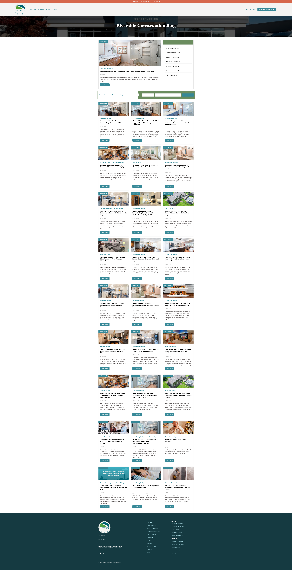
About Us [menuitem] (149, 522)
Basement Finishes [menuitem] (176, 532)
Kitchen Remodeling (173, 52)
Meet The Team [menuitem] (151, 525)
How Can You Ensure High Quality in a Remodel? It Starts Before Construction (113, 395)
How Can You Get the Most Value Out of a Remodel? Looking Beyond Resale (178, 395)
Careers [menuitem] (149, 549)
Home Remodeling (172, 48)
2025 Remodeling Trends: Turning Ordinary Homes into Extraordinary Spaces (145, 441)
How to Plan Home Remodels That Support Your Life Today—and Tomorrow (145, 122)
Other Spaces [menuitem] (175, 554)
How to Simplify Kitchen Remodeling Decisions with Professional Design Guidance (143, 213)
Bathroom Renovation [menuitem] (177, 526)
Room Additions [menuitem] (175, 529)
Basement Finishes (172, 66)
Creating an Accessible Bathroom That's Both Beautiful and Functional (127, 71)
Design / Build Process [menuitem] (153, 531)
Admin (102, 446)
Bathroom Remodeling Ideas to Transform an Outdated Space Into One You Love (178, 167)
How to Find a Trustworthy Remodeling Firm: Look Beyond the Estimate (145, 305)
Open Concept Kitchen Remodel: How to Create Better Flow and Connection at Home (177, 259)
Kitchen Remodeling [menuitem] (177, 523)
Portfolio (48, 9)
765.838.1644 (101, 539)
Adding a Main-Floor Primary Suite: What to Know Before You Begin (177, 213)
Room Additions (171, 75)
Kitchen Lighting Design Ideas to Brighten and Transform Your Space (112, 305)
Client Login (252, 9)
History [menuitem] (149, 540)
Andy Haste (103, 74)
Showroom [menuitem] (150, 537)
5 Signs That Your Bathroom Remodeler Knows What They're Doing (177, 487)
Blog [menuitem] (148, 552)
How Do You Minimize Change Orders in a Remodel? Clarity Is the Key (113, 213)
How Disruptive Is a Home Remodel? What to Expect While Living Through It (144, 395)
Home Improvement (172, 71)
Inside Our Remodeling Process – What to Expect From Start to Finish (112, 441)
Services (40, 9)
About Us (32, 9)
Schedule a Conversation (266, 9)
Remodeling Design (172, 57)
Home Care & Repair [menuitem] (177, 535)
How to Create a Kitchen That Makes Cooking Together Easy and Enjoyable (145, 259)
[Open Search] (247, 9)
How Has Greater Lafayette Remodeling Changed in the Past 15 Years (113, 487)
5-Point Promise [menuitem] (151, 534)
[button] (100, 554)
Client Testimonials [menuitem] (152, 528)
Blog (55, 9)
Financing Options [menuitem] (152, 546)
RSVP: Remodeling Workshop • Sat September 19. (146, 1)
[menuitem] (174, 539)
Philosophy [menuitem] (150, 543)
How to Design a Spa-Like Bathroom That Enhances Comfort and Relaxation (178, 122)
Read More (105, 85)
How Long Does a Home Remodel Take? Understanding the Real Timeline (112, 351)
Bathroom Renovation (107, 68)
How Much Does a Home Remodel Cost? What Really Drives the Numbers (178, 351)
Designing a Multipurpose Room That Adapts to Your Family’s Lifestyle (112, 259)
